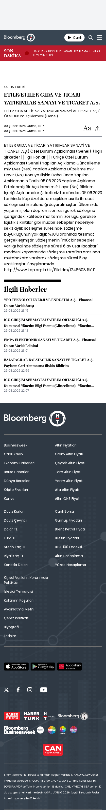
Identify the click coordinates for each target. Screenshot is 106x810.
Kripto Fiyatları (16, 489)
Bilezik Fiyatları (67, 538)
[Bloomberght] (19, 37)
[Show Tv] (52, 730)
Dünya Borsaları (17, 480)
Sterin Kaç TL (15, 547)
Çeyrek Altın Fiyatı (70, 463)
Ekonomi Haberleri (19, 463)
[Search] (90, 37)
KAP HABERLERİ (14, 87)
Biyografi (11, 627)
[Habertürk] (12, 716)
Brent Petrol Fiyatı (70, 529)
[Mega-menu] (99, 37)
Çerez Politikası (16, 618)
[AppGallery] (69, 666)
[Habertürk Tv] (32, 716)
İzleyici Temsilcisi (18, 591)
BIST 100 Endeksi (68, 547)
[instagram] (29, 690)
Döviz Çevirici (15, 520)
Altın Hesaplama (69, 555)
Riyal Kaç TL (14, 555)
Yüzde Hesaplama (70, 564)
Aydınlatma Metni (19, 609)
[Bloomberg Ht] (73, 716)
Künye (9, 498)
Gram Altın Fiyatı (69, 454)
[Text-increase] (87, 128)
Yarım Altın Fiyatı (69, 480)
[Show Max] (74, 730)
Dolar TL (11, 529)
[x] (6, 690)
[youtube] (43, 690)
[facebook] (18, 690)
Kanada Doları (16, 564)
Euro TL (10, 538)
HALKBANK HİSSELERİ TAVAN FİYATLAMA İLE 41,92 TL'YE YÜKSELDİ (66, 53)
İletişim (10, 635)
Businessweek (15, 445)
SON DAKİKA (12, 53)
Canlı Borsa (64, 511)
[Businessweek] (24, 730)
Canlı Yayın (13, 454)
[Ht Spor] (48, 716)
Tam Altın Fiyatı (68, 471)
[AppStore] (16, 666)
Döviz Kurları (14, 511)
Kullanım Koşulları (19, 600)
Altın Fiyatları (65, 445)
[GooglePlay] (43, 666)
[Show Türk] (63, 730)
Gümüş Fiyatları (68, 520)
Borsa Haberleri (16, 471)
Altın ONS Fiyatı (67, 498)
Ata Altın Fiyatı (67, 489)
